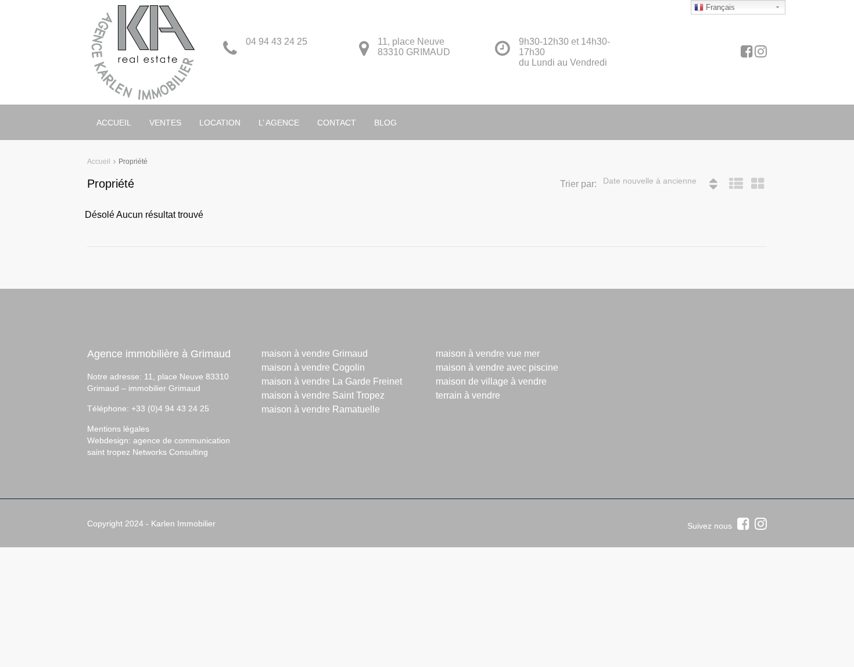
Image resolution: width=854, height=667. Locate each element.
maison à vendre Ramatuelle (320, 409)
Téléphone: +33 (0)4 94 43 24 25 (148, 408)
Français (719, 7)
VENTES (165, 122)
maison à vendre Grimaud (314, 353)
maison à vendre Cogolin (313, 367)
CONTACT (336, 122)
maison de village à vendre (491, 381)
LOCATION (220, 122)
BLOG (385, 122)
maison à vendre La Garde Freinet (331, 381)
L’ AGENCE (279, 122)
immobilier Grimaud (164, 388)
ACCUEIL (113, 122)
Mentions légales (118, 428)
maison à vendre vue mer (488, 353)
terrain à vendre (468, 395)
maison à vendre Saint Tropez (323, 395)
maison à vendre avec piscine (497, 367)
